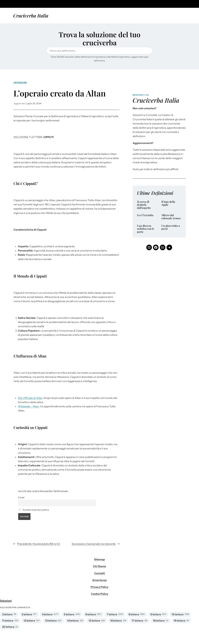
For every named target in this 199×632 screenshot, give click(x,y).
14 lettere (73, 620)
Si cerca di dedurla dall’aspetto (144, 204)
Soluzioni (6, 600)
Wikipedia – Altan (28, 406)
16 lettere (116, 620)
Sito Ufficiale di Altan (30, 398)
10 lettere (178, 614)
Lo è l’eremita (145, 215)
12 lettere (29, 620)
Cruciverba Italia (30, 15)
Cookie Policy (99, 593)
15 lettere (94, 620)
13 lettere (51, 620)
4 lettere (47, 614)
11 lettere (7, 620)
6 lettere (90, 614)
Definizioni (20, 82)
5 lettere (69, 614)
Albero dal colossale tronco (171, 217)
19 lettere (179, 620)
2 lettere (7, 614)
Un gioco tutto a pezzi (170, 227)
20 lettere (8, 626)
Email (21, 497)
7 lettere (112, 614)
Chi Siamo (99, 566)
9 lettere (155, 614)
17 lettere (137, 620)
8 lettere (134, 614)
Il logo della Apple (168, 203)
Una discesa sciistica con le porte (145, 228)
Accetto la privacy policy (35, 509)
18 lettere (159, 620)
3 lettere (27, 614)
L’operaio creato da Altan (60, 93)
